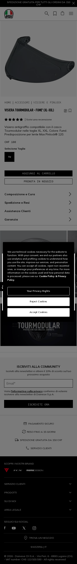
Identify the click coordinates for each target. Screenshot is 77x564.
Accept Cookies (39, 312)
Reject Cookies (38, 301)
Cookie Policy (46, 276)
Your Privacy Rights (38, 291)
